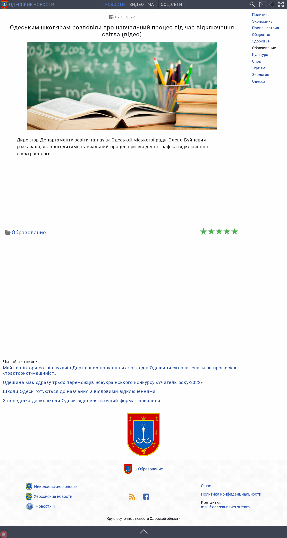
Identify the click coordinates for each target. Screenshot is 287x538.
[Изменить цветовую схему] (272, 5)
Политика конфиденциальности (231, 494)
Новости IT (46, 506)
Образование (264, 48)
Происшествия (265, 28)
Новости (115, 4)
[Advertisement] (122, 192)
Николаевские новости (56, 486)
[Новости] (128, 469)
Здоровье (261, 41)
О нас (206, 486)
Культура (260, 55)
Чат (152, 4)
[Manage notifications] (3, 534)
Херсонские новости (53, 496)
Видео (136, 4)
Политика (261, 15)
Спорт (257, 61)
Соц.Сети (171, 4)
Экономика (262, 21)
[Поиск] (252, 4)
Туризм (258, 68)
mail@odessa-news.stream (225, 507)
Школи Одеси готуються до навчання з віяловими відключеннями (79, 391)
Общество (261, 35)
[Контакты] (263, 4)
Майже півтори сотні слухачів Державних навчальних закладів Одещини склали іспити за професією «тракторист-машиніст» (120, 370)
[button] (143, 532)
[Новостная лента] (132, 497)
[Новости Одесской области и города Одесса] (143, 434)
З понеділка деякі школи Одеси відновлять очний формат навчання (81, 400)
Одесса (258, 81)
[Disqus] (122, 299)
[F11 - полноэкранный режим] (280, 4)
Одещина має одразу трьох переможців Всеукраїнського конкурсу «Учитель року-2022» (103, 382)
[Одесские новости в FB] (146, 497)
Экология (260, 75)
